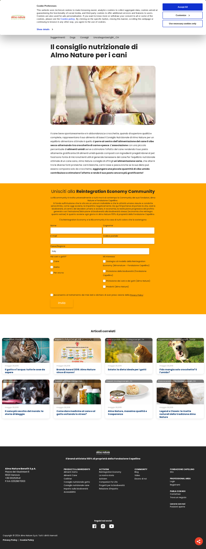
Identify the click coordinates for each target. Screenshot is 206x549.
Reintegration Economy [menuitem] (110, 472)
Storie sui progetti (10, 381)
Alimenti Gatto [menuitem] (71, 472)
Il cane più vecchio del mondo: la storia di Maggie (24, 413)
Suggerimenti (57, 37)
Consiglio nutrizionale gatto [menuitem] (77, 482)
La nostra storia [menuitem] (106, 475)
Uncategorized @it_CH (106, 37)
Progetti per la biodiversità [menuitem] (112, 485)
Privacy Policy (136, 295)
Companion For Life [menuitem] (108, 482)
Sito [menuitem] (172, 472)
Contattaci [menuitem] (175, 494)
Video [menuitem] (137, 475)
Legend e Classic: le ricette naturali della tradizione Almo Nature (177, 414)
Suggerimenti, (9, 339)
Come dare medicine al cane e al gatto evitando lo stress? (75, 413)
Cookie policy (68, 19)
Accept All (183, 7)
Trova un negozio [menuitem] (178, 497)
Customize (181, 15)
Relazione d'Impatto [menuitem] (108, 488)
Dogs (72, 37)
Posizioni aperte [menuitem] (177, 506)
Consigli (84, 37)
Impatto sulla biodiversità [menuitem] (76, 488)
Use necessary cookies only (182, 23)
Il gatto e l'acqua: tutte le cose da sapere (25, 371)
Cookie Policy (27, 540)
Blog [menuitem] (137, 472)
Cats (24, 339)
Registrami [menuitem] (175, 484)
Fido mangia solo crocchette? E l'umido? (178, 371)
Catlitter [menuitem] (68, 478)
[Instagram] (103, 528)
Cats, (123, 339)
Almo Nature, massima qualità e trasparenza (127, 413)
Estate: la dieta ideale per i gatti (127, 369)
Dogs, (171, 339)
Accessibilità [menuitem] (70, 492)
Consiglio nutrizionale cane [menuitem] (76, 485)
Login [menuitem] (172, 481)
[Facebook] (94, 528)
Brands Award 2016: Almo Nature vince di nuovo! (75, 371)
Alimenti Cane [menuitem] (70, 475)
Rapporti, (58, 339)
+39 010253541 (13, 478)
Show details (43, 29)
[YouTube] (111, 528)
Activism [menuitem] (103, 478)
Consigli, (18, 339)
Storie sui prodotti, (114, 339)
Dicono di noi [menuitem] (141, 478)
